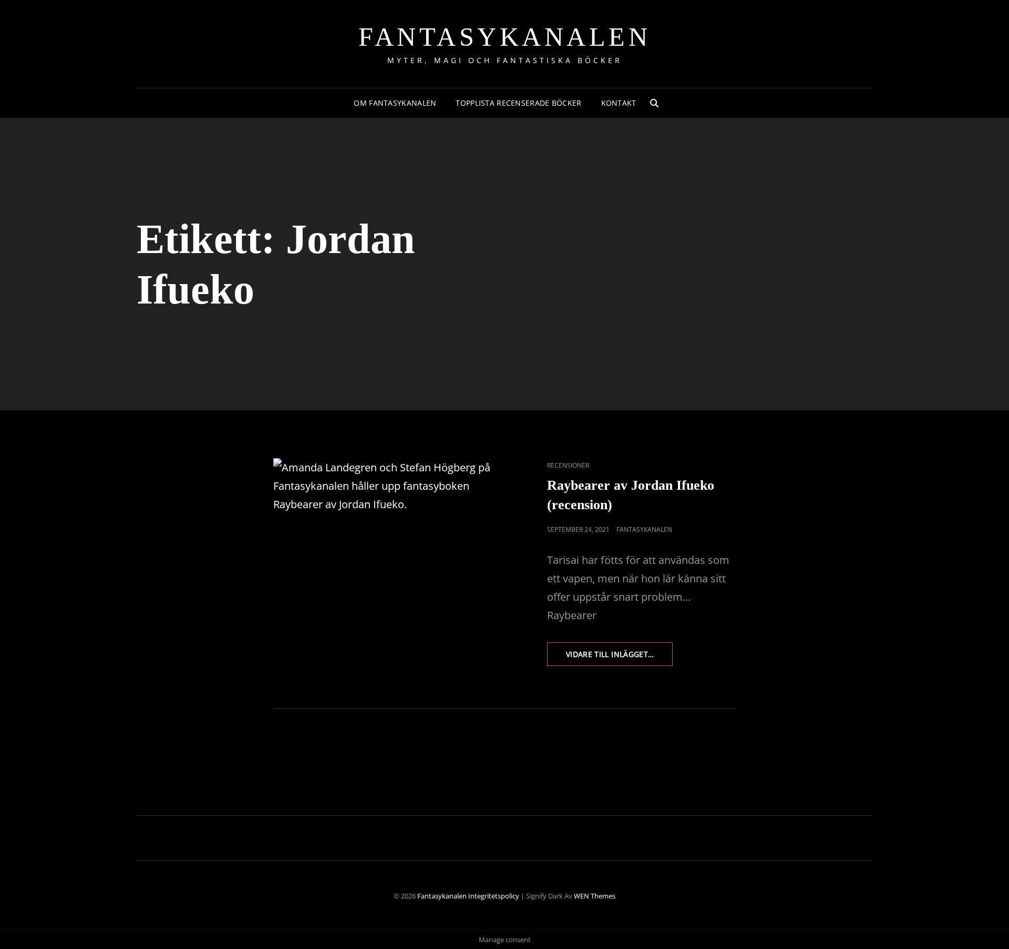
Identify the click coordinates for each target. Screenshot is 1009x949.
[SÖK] (654, 103)
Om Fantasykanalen (395, 103)
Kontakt (618, 103)
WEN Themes (594, 896)
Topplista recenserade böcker (518, 103)
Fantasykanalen (504, 37)
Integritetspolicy (493, 896)
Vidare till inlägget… (619, 657)
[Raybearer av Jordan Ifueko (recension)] (388, 523)
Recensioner (568, 465)
